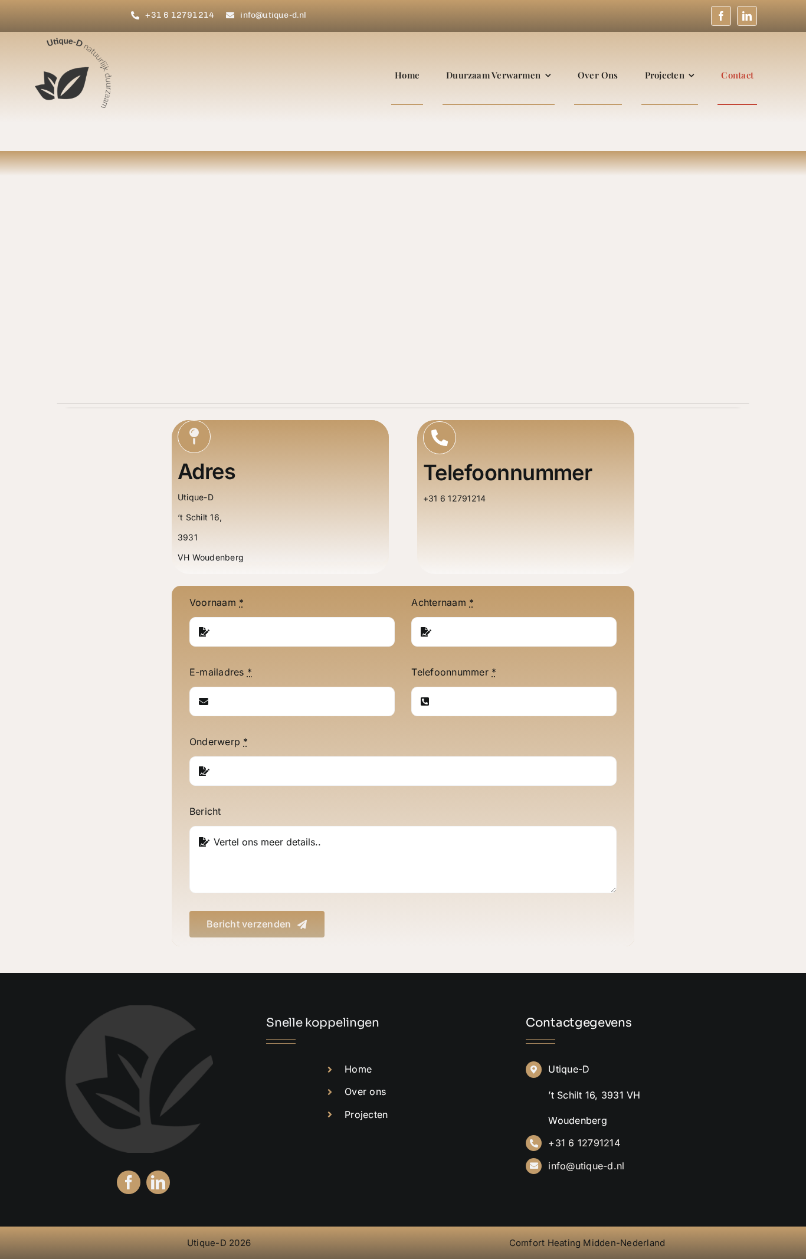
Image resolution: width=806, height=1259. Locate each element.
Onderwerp (218, 741)
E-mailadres (220, 672)
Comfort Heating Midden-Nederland (587, 1242)
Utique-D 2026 (219, 1242)
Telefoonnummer (453, 672)
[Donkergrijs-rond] (139, 1010)
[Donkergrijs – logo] (73, 42)
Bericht (205, 811)
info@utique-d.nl (586, 1166)
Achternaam (442, 602)
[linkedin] (747, 16)
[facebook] (721, 16)
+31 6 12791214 (584, 1143)
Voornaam (216, 602)
